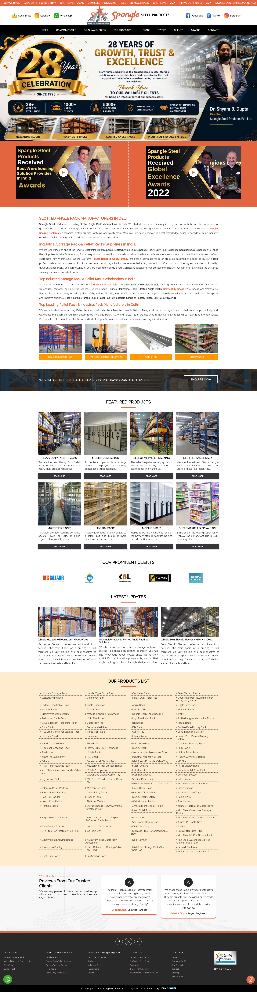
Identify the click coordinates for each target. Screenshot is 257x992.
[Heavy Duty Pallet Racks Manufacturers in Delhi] (59, 454)
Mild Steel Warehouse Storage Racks (193, 812)
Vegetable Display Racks (55, 817)
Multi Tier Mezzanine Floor (55, 765)
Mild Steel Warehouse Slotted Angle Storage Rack (193, 841)
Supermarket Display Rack (101, 761)
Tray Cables (184, 801)
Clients (178, 30)
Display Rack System (144, 797)
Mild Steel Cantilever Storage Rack (60, 731)
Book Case (92, 709)
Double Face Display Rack (191, 727)
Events (162, 30)
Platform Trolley (95, 801)
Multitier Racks (49, 709)
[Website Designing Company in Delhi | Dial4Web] (168, 988)
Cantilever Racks (43, 2)
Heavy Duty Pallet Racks (191, 756)
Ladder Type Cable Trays (55, 705)
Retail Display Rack (188, 765)
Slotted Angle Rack (106, 2)
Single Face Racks (187, 705)
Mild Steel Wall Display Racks (193, 783)
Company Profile (66, 30)
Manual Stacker (49, 805)
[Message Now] (7, 979)
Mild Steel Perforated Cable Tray (150, 783)
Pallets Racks (100, 258)
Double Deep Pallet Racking (147, 714)
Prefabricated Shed (97, 727)
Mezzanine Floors (96, 788)
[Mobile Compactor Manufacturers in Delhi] (105, 454)
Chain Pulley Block (96, 792)
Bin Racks (137, 722)
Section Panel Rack (142, 779)
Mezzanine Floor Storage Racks (104, 765)
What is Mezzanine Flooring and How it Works (63, 639)
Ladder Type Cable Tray (99, 693)
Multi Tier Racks (95, 718)
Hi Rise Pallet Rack (187, 752)
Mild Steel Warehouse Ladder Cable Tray (60, 771)
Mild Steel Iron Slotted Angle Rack (60, 831)
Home (45, 30)
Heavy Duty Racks (173, 289)
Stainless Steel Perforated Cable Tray (149, 832)
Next (253, 85)
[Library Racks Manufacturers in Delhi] (105, 524)
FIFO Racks (183, 748)
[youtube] (63, 172)
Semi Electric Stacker (74, 2)
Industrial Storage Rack (54, 693)
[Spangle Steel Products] (128, 24)
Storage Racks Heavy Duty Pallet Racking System (104, 807)
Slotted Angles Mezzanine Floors (195, 718)
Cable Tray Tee (94, 722)
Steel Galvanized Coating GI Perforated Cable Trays (101, 819)
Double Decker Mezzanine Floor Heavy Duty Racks (221, 2)
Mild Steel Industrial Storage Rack (195, 817)
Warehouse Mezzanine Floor (193, 851)
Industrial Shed (49, 736)
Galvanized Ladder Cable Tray (103, 774)
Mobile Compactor (97, 770)
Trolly (180, 714)
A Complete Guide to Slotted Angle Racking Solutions (123, 641)
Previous (3, 85)
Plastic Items (48, 752)
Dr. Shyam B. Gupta (95, 30)
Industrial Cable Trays (189, 792)
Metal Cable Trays (142, 788)
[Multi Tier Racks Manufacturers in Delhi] (59, 524)
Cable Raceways (95, 705)
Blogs (146, 30)
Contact (213, 30)
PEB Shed (92, 756)
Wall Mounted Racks (143, 801)
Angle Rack (138, 705)
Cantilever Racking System (192, 743)
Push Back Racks (141, 774)
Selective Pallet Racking (54, 788)
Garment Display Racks (145, 792)
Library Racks (139, 736)
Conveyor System (187, 774)
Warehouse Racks (142, 743)
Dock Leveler (139, 839)
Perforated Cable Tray (53, 718)
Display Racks (185, 788)
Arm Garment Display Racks (147, 805)
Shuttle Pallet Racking (53, 792)
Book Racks (48, 727)
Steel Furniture (140, 765)
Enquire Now (201, 379)
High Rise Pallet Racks (144, 718)
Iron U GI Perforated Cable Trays (195, 805)
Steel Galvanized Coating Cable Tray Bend (103, 848)
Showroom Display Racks (146, 822)
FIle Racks (138, 727)
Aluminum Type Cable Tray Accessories (101, 841)
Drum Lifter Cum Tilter (189, 831)
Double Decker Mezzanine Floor (59, 722)
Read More (59, 476)
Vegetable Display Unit (99, 826)
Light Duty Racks (50, 856)
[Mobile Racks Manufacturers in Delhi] (151, 524)
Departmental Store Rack (191, 770)
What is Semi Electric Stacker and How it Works (187, 639)
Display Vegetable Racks (55, 714)
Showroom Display (51, 847)
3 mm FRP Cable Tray (189, 822)
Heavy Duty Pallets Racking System (192, 737)
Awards (195, 30)
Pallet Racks (184, 779)
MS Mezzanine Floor (52, 743)
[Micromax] (178, 578)
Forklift (181, 826)
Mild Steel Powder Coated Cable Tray (104, 780)
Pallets (45, 761)
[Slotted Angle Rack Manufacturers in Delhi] (197, 454)
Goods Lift (138, 817)
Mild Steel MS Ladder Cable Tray (150, 761)
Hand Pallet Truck (142, 810)
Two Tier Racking (51, 797)
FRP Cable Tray (140, 826)
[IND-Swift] (142, 578)
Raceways (92, 736)
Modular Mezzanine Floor (55, 748)
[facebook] (119, 941)
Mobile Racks (94, 752)
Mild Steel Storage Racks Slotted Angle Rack (150, 848)
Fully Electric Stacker (52, 826)
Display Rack (139, 748)
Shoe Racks (93, 743)
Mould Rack (184, 722)
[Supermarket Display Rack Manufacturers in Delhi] (197, 524)
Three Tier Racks (95, 731)
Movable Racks (186, 709)
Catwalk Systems (187, 847)
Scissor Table (93, 797)
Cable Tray (138, 731)
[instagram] (138, 941)
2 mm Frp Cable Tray (53, 756)
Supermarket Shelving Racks (57, 839)
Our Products (123, 30)
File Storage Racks (96, 856)
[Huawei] (71, 578)
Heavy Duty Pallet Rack (166, 2)
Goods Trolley (120, 258)
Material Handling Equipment (102, 714)
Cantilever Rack (135, 2)
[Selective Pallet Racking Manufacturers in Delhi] (151, 454)
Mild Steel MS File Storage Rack (195, 835)
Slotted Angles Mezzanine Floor (149, 752)
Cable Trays (184, 797)
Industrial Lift (139, 770)
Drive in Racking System (190, 731)
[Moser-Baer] (214, 578)
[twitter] (128, 941)
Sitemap (176, 973)
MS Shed (182, 761)
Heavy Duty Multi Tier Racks (102, 748)
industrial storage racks (104, 284)
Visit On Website (223, 969)
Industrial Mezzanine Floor (146, 756)
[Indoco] (107, 578)
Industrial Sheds (141, 709)
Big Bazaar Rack (50, 779)
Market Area (177, 977)
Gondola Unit (93, 831)
